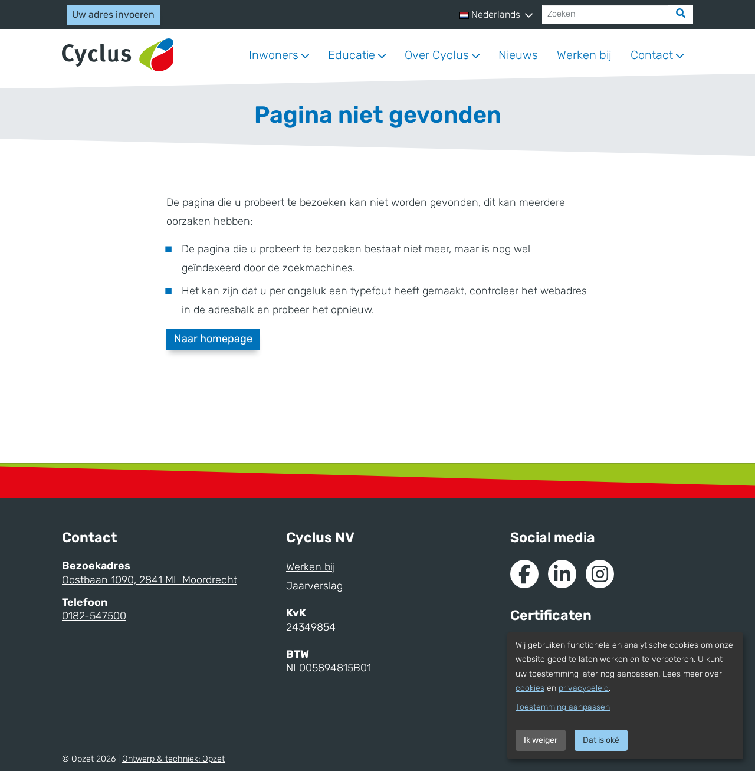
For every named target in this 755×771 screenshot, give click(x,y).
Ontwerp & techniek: (173, 759)
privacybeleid (584, 688)
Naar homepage (213, 338)
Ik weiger (540, 740)
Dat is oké (601, 740)
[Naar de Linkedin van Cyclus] (562, 574)
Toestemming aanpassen (563, 707)
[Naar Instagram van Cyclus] (600, 574)
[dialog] (625, 695)
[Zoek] (680, 14)
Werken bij (584, 55)
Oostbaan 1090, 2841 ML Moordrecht (149, 579)
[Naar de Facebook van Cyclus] (524, 574)
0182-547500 (94, 615)
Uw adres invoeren (113, 14)
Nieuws (518, 55)
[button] (496, 15)
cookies (530, 688)
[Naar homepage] (117, 55)
